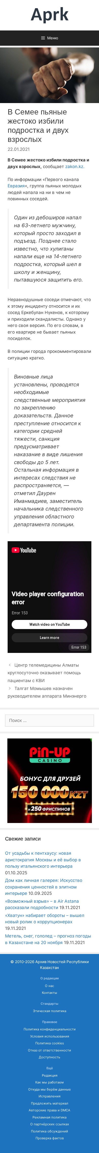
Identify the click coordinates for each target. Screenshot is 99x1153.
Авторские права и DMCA (49, 1110)
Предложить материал (49, 1103)
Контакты (49, 993)
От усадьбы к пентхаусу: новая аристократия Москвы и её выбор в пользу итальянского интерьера (43, 860)
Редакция (49, 1075)
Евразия (16, 185)
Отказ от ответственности (49, 1050)
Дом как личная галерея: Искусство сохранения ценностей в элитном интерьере (43, 887)
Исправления (49, 1096)
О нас (49, 986)
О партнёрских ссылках (49, 1124)
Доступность (49, 1057)
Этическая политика (49, 1011)
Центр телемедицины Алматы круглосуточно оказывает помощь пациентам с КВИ (44, 673)
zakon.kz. (75, 166)
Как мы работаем (49, 1082)
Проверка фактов (50, 1138)
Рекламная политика (49, 1117)
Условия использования (49, 1036)
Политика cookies (49, 1043)
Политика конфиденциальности (50, 1029)
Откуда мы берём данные (49, 1089)
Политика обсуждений (49, 1131)
